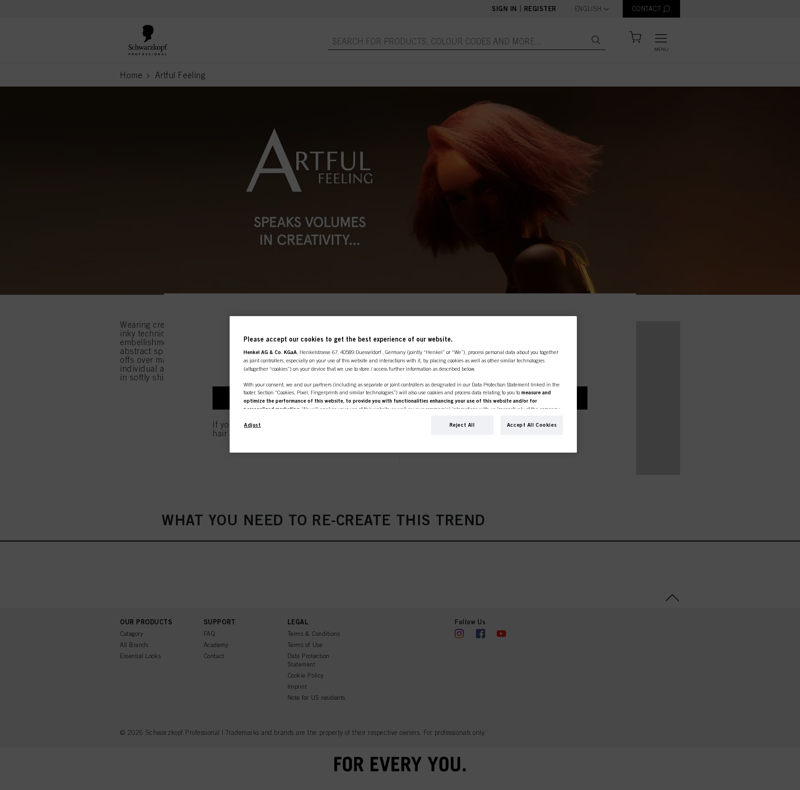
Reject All (462, 425)
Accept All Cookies (531, 425)
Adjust (252, 425)
